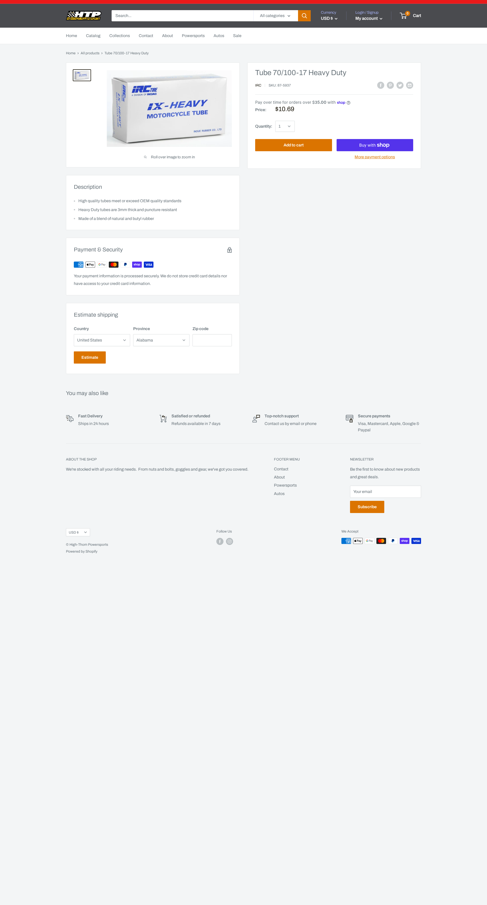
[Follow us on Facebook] (219, 541)
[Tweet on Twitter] (400, 85)
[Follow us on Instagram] (229, 541)
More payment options (375, 157)
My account (366, 18)
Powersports (193, 35)
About (167, 35)
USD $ (74, 532)
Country (81, 329)
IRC (258, 85)
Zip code (200, 329)
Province (141, 329)
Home (71, 35)
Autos (219, 35)
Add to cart (294, 145)
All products (90, 53)
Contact (146, 35)
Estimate (89, 357)
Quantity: (263, 126)
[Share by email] (409, 85)
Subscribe (367, 507)
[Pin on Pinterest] (390, 85)
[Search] (304, 15)
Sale (237, 35)
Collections (119, 35)
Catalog (93, 35)
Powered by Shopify (81, 551)
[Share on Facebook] (380, 85)
